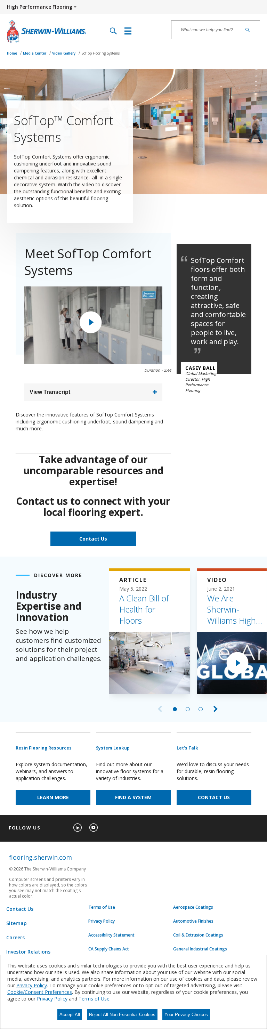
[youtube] (93, 827)
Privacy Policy (101, 921)
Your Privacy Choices (186, 1014)
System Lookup (113, 748)
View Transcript (50, 392)
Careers (15, 937)
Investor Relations (28, 951)
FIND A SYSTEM (133, 797)
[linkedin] (77, 827)
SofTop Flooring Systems (100, 53)
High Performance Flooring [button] (39, 6)
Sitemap (16, 923)
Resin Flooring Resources (44, 748)
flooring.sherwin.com (40, 857)
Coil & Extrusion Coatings (198, 935)
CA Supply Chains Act (108, 949)
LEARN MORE (53, 797)
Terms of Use (101, 907)
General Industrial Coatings (200, 949)
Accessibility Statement (111, 935)
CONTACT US (214, 797)
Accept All (69, 1014)
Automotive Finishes (193, 921)
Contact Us (93, 538)
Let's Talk (187, 748)
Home (12, 53)
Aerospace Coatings (193, 907)
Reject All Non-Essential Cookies (122, 1014)
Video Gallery (64, 53)
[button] (91, 322)
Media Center (35, 53)
